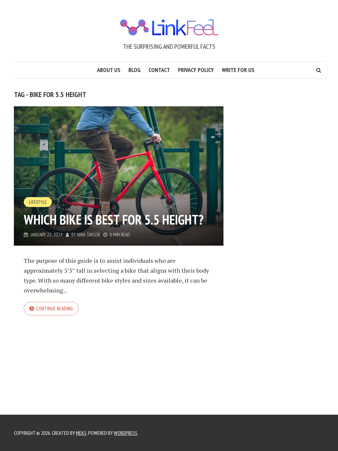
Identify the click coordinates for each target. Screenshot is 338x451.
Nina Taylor (88, 234)
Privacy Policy (196, 70)
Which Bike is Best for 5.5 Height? (114, 219)
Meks (81, 433)
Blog (134, 70)
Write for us (238, 70)
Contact (159, 70)
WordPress (125, 433)
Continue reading (54, 308)
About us (108, 70)
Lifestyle (38, 202)
